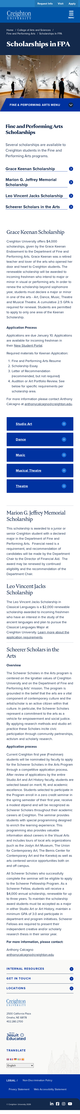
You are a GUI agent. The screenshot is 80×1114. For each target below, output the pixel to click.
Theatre (22, 486)
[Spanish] (23, 1060)
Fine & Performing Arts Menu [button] (35, 105)
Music (20, 455)
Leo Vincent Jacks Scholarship (34, 195)
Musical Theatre (28, 470)
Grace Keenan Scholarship (30, 168)
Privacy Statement (19, 1089)
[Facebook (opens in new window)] (58, 1104)
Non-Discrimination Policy (37, 1080)
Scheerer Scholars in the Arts (33, 206)
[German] (16, 1060)
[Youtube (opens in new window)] (70, 1104)
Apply (72, 3)
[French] (12, 1060)
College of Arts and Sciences (34, 30)
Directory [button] (34, 115)
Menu (71, 17)
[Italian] (19, 1060)
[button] (40, 969)
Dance (21, 439)
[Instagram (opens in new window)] (64, 1104)
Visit (60, 3)
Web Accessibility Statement (50, 1089)
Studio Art (24, 423)
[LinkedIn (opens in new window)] (52, 1104)
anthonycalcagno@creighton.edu (48, 404)
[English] (8, 1060)
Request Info (45, 3)
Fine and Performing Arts (21, 33)
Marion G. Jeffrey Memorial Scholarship (31, 182)
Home (10, 30)
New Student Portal (28, 345)
